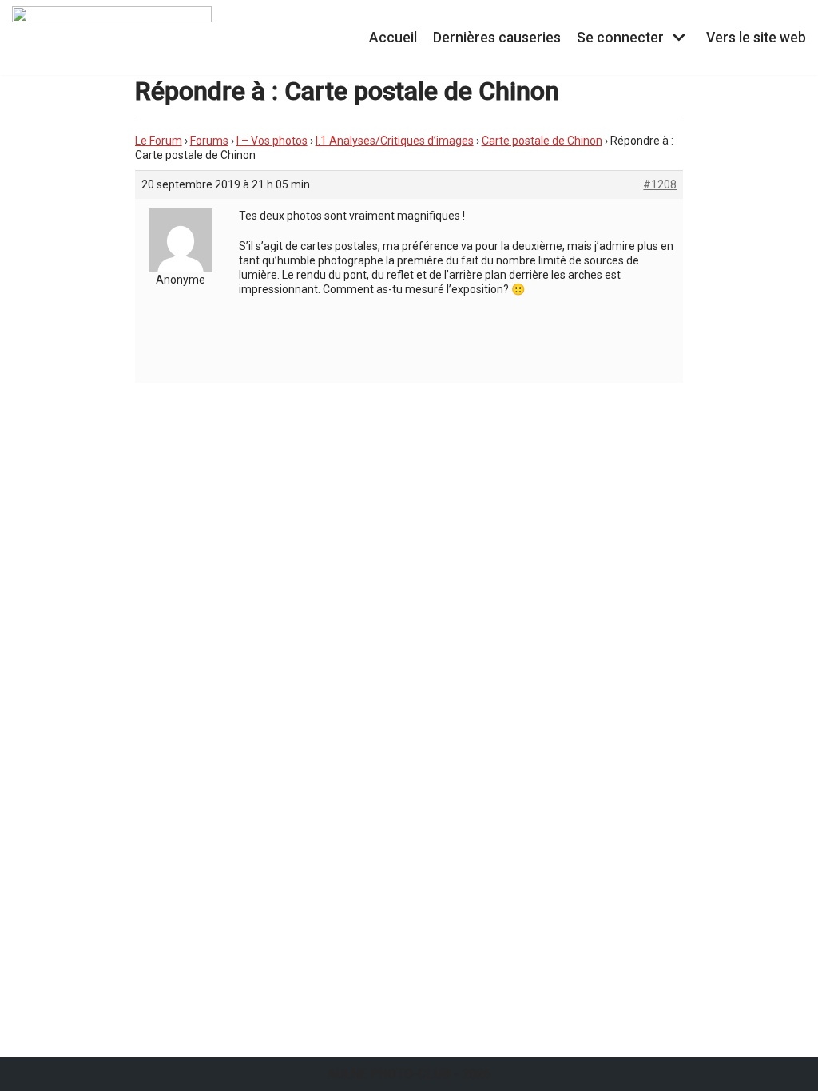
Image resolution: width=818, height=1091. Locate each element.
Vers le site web (756, 38)
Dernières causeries (497, 38)
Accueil (393, 38)
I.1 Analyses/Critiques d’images (395, 140)
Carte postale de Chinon (542, 140)
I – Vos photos (272, 140)
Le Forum (158, 140)
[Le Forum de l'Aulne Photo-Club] (112, 37)
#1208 (660, 184)
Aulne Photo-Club (389, 1073)
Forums (209, 140)
